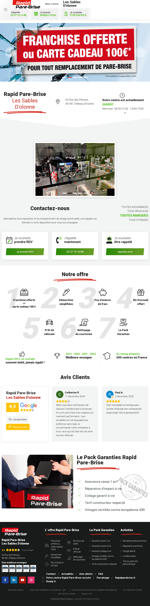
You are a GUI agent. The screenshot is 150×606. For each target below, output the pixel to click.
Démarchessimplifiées (56, 556)
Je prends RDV (25, 251)
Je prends (48, 14)
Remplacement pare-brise (134, 541)
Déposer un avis (20, 427)
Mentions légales (16, 590)
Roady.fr (51, 581)
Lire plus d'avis (20, 419)
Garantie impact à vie (101, 546)
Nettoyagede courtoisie (79, 558)
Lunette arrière (129, 556)
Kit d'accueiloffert (78, 542)
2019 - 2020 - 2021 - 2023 (81, 355)
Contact (51, 573)
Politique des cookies (132, 590)
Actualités (67, 573)
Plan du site (86, 594)
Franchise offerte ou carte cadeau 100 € (57, 545)
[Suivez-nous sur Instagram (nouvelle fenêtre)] (32, 580)
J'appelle (18, 14)
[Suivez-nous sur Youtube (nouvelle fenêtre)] (23, 580)
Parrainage (103, 577)
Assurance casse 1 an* (101, 481)
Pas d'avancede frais (57, 564)
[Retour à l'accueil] (14, 531)
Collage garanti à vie (100, 496)
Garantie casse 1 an (101, 541)
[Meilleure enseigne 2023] (33, 568)
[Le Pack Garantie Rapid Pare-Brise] (75, 52)
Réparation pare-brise (133, 546)
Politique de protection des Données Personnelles (94, 590)
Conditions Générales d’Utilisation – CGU (48, 590)
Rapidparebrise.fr (125, 577)
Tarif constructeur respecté (105, 503)
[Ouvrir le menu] (5, 9)
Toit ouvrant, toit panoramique (130, 562)
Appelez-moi (125, 251)
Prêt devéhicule (77, 550)
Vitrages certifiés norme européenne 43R (115, 510)
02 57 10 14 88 (75, 251)
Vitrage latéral (129, 551)
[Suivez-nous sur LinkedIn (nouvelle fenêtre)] (14, 580)
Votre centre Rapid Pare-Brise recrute (68, 577)
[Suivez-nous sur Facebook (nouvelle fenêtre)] (6, 580)
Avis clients (86, 573)
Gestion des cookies (66, 594)
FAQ (100, 573)
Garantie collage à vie (101, 551)
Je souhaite (78, 14)
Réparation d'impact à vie (103, 489)
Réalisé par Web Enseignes (62, 599)
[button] (10, 52)
